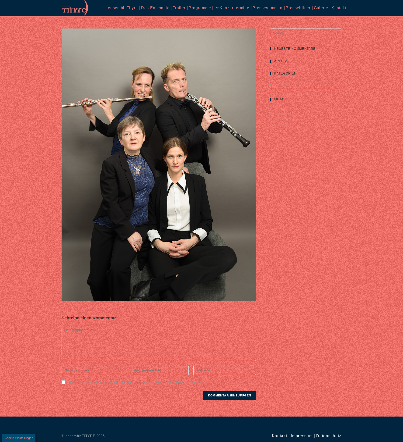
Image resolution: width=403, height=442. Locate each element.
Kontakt (279, 436)
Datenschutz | (296, 139)
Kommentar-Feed (284, 119)
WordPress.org (282, 124)
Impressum (302, 436)
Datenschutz (328, 436)
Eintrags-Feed (282, 113)
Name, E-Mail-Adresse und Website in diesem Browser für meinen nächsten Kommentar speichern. (142, 382)
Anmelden (278, 108)
